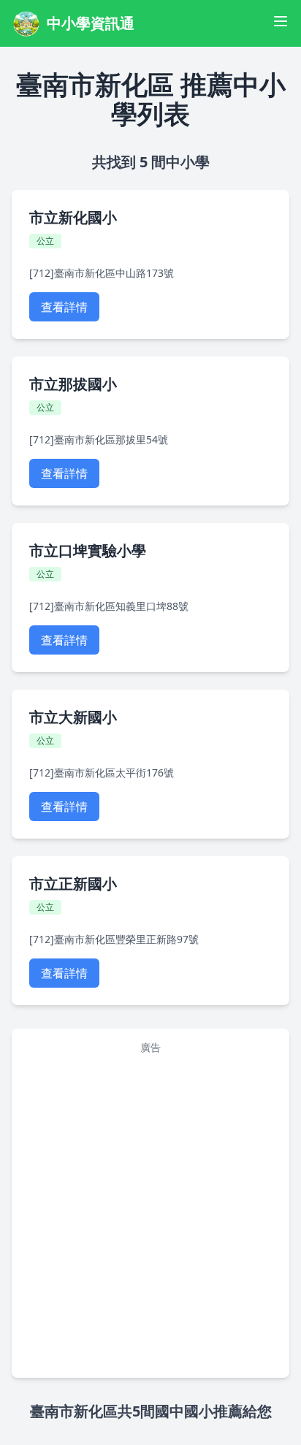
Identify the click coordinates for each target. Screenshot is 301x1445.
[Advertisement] (137, 1093)
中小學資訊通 (90, 23)
